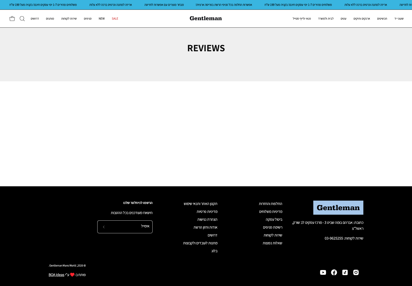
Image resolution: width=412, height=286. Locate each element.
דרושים (212, 235)
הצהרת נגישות (207, 219)
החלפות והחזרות (270, 203)
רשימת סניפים (272, 227)
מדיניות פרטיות (207, 211)
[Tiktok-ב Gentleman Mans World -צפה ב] (345, 272)
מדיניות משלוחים (270, 211)
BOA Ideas (56, 274)
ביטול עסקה (274, 219)
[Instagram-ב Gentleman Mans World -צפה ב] (356, 272)
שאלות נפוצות (272, 242)
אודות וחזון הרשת (205, 227)
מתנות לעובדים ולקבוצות (200, 242)
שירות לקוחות (273, 235)
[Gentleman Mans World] (206, 18)
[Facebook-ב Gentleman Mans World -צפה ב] (334, 272)
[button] (22, 19)
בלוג (214, 250)
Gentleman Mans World (62, 265)
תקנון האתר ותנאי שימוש (200, 203)
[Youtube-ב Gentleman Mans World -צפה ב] (323, 272)
